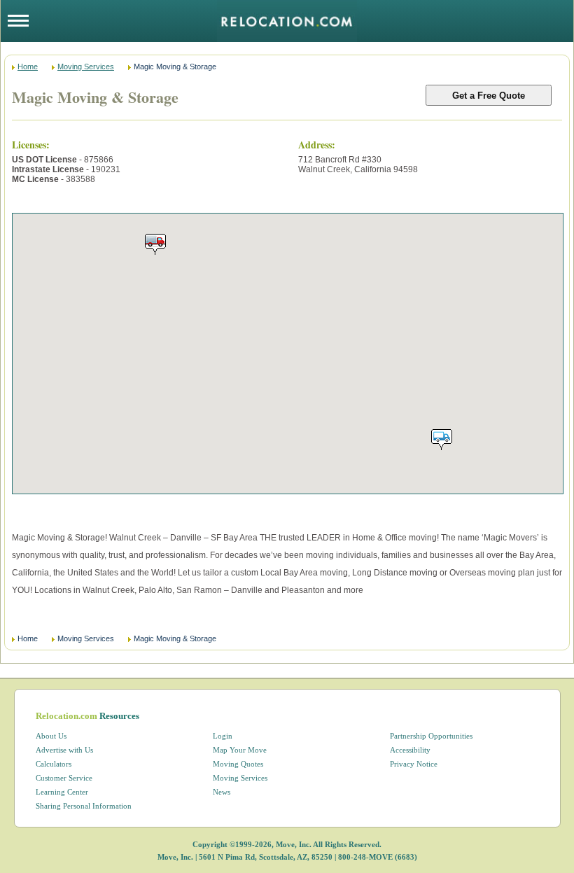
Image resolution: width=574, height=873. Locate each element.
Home (28, 66)
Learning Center (62, 792)
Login (222, 736)
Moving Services (85, 66)
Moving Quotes (238, 764)
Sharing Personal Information (84, 806)
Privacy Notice (414, 764)
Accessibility (410, 750)
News (221, 792)
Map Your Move (240, 750)
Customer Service (64, 778)
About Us (51, 736)
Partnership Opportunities (431, 736)
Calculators (53, 764)
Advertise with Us (64, 750)
